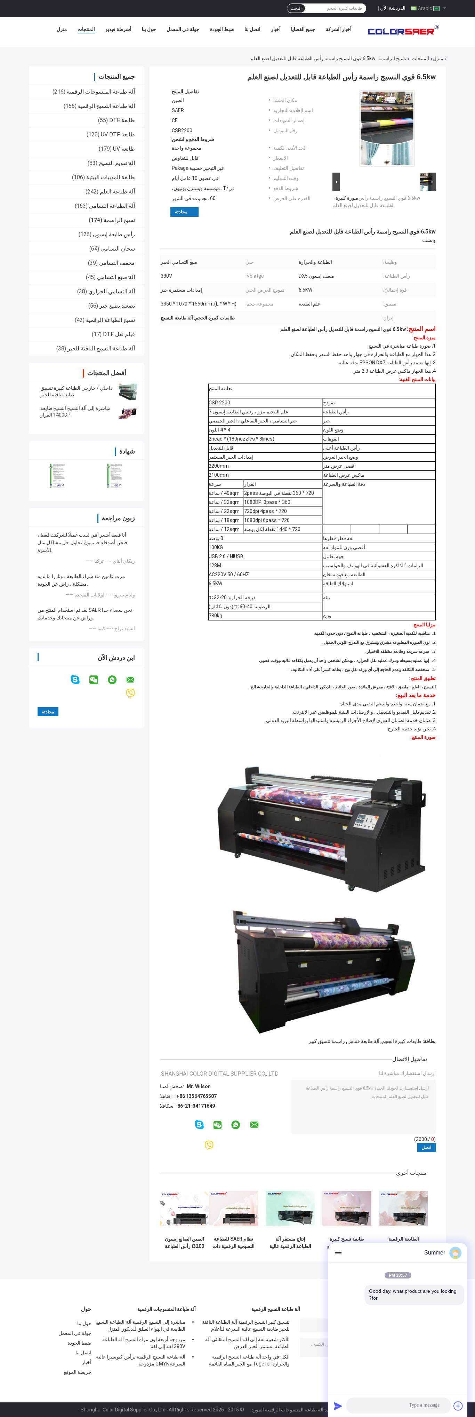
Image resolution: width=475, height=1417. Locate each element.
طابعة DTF (122, 120)
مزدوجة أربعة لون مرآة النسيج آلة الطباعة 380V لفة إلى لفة (143, 1343)
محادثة (181, 211)
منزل (62, 29)
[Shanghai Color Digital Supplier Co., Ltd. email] (135, 680)
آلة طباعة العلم (117, 191)
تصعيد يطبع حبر (117, 305)
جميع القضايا (303, 29)
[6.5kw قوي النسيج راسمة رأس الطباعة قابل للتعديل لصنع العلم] (387, 130)
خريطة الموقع (77, 1372)
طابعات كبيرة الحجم (401, 1041)
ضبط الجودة (222, 29)
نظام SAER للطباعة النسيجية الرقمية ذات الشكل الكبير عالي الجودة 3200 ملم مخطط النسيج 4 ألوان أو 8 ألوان (233, 1242)
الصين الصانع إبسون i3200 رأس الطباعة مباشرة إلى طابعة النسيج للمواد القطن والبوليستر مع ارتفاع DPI (184, 1242)
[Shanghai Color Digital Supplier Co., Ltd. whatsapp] (116, 680)
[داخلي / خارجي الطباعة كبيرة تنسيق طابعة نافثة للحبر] (128, 391)
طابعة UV (124, 148)
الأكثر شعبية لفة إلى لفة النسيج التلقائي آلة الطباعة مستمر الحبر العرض (247, 1343)
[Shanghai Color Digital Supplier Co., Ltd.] (401, 31)
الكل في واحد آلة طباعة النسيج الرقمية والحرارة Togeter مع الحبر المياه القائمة (249, 1360)
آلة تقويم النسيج (117, 163)
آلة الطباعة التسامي (112, 206)
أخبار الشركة (339, 29)
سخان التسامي (117, 248)
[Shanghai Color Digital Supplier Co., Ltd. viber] (135, 693)
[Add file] (458, 1406)
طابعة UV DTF (118, 134)
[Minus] (338, 1253)
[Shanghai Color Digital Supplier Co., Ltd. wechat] (98, 680)
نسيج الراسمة (392, 58)
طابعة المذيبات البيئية (110, 177)
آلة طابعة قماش (363, 1041)
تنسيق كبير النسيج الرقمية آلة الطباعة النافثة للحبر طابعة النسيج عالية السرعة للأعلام (246, 1325)
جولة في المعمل (183, 29)
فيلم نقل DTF (119, 334)
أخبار (276, 29)
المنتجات (86, 29)
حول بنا (149, 29)
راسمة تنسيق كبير (327, 1041)
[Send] (338, 1406)
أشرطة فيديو (118, 29)
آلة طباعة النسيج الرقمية (106, 106)
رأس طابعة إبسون (114, 234)
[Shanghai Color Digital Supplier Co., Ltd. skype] (79, 680)
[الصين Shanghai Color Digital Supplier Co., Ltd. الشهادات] (57, 476)
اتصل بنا (252, 29)
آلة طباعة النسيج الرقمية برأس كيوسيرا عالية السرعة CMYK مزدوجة (140, 1360)
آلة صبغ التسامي (116, 277)
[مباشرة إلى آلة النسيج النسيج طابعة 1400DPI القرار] (128, 411)
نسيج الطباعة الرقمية (110, 320)
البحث (296, 8)
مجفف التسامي (117, 263)
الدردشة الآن (392, 8)
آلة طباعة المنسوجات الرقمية (101, 91)
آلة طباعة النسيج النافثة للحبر (101, 348)
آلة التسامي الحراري (111, 291)
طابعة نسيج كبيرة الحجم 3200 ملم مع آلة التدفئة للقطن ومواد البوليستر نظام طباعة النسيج (347, 1242)
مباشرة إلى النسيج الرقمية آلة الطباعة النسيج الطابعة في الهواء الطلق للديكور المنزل (140, 1325)
